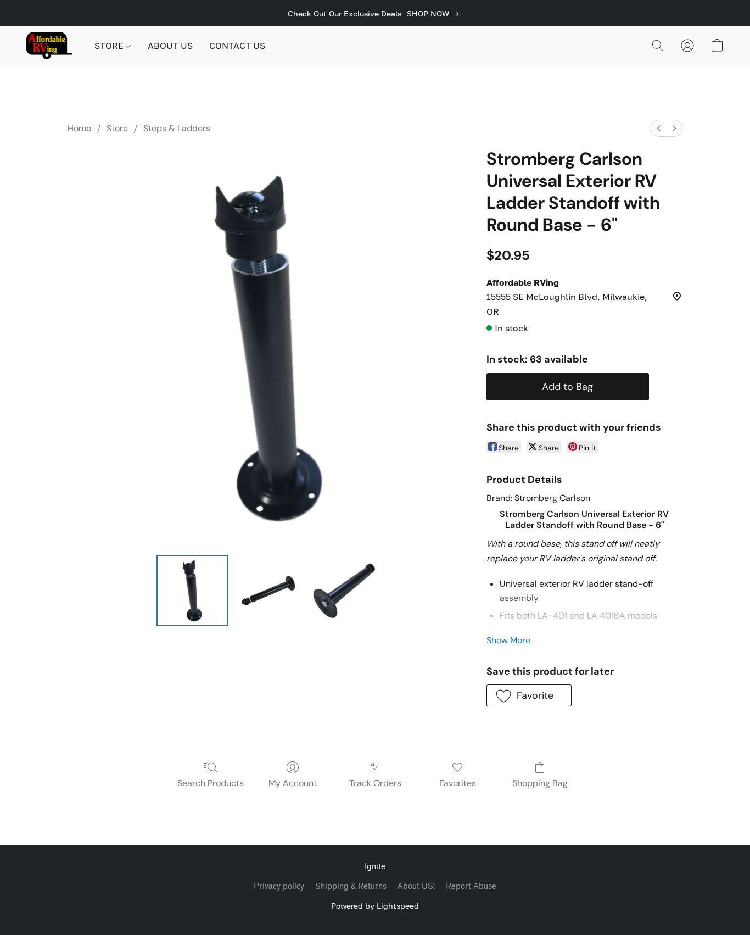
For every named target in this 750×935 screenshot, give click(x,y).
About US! (416, 886)
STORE (110, 45)
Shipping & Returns (351, 886)
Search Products (210, 783)
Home (79, 128)
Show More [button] (508, 640)
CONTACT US (237, 45)
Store (117, 128)
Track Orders (375, 783)
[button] (49, 45)
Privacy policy (279, 886)
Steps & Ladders (176, 128)
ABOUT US (170, 45)
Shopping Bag (540, 783)
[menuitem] (659, 128)
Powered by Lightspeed (375, 905)
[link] (435, 13)
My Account (292, 783)
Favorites (457, 783)
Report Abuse (471, 886)
